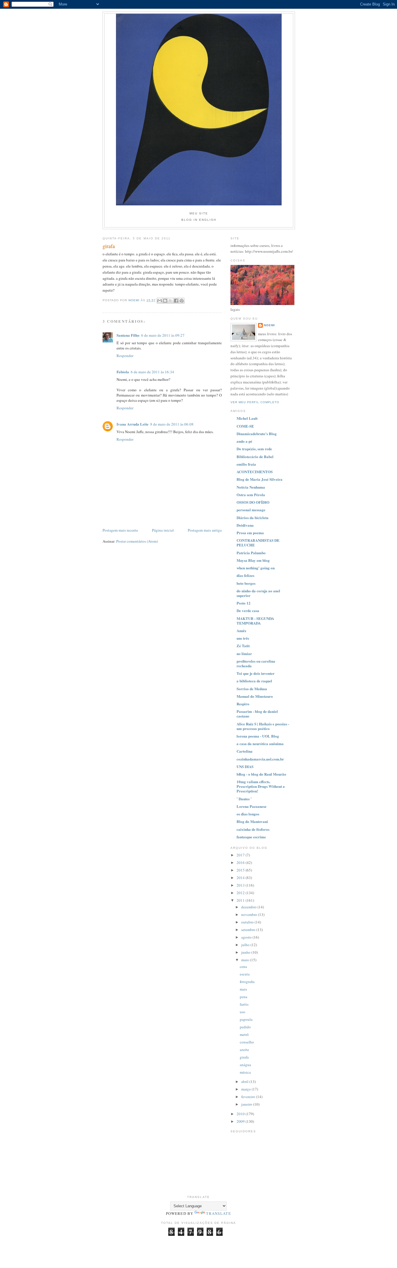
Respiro (243, 703)
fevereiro (248, 1096)
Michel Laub (247, 418)
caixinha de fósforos (253, 829)
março (246, 1089)
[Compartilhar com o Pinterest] (182, 301)
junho (246, 952)
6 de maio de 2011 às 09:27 (163, 335)
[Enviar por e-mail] (159, 301)
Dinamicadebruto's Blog (257, 433)
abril (245, 1081)
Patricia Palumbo (251, 552)
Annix (241, 630)
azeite (244, 1049)
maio (245, 959)
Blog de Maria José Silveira (259, 479)
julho (246, 944)
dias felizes (245, 575)
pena (243, 996)
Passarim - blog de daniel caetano (257, 714)
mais (243, 989)
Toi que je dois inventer (256, 673)
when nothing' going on (256, 568)
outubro (248, 922)
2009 (241, 1121)
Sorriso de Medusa (252, 688)
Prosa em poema (250, 532)
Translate (218, 1213)
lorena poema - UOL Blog (258, 736)
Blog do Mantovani (252, 821)
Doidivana (245, 525)
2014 (241, 877)
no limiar (244, 653)
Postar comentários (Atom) (137, 541)
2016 (241, 862)
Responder (125, 355)
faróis (244, 1004)
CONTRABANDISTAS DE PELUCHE (258, 542)
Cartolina (245, 751)
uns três (243, 638)
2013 (241, 885)
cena (243, 966)
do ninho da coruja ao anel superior (258, 593)
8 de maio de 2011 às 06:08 (172, 424)
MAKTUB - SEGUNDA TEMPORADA (255, 621)
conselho (247, 1042)
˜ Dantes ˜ (244, 798)
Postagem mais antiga (205, 530)
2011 (241, 900)
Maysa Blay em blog (253, 560)
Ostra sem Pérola (251, 494)
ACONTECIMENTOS (255, 471)
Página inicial (163, 530)
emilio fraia (246, 464)
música (245, 1072)
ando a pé (244, 441)
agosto (247, 937)
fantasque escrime (251, 837)
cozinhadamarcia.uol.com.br (260, 759)
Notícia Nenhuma (251, 487)
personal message (251, 509)
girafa (244, 1057)
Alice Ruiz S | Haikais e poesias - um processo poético (263, 726)
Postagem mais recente (120, 530)
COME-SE (245, 426)
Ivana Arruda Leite (133, 424)
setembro (248, 929)
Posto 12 (244, 603)
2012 (241, 892)
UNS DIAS (245, 766)
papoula (246, 1019)
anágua (245, 1064)
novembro (249, 914)
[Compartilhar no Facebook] (176, 301)
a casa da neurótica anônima (260, 743)
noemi (269, 325)
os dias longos (248, 814)
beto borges (246, 583)
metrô (244, 1034)
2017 (241, 855)
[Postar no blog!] (165, 301)
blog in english (198, 219)
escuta (245, 974)
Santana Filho (128, 335)
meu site (198, 213)
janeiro (247, 1104)
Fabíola (123, 371)
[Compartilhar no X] (171, 301)
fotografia (247, 981)
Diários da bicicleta (253, 517)
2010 (241, 1113)
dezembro (249, 907)
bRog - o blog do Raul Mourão (261, 774)
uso (242, 1011)
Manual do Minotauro (255, 696)
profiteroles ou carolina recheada (256, 663)
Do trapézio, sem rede (254, 448)
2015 (241, 870)
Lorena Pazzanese (252, 806)
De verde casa (248, 610)
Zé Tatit (243, 645)
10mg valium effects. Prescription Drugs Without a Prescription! (261, 786)
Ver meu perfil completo (254, 402)
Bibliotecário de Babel (255, 456)
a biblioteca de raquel (254, 681)
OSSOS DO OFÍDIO (253, 502)
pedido (245, 1027)
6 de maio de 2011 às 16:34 (152, 371)
